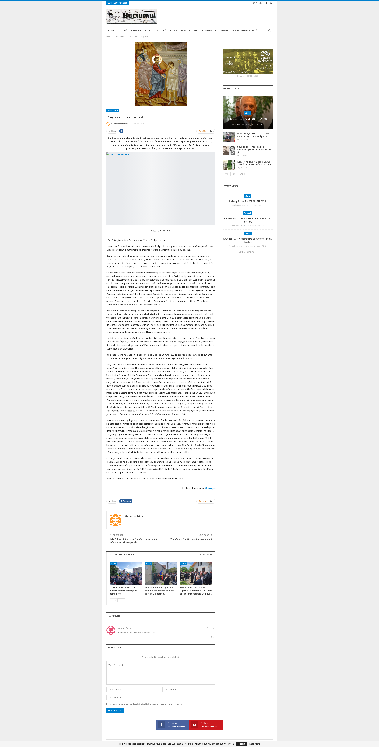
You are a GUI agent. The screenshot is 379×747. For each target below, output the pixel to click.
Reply (212, 637)
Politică (161, 30)
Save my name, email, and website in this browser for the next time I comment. (146, 704)
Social (173, 30)
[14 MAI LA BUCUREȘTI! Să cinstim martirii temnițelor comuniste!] (126, 573)
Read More (254, 744)
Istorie (224, 30)
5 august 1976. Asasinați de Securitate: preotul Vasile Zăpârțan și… (254, 149)
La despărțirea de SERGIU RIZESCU (247, 119)
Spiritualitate (189, 30)
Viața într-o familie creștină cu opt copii (191, 539)
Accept (242, 743)
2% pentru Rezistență (244, 30)
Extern (149, 30)
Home (111, 30)
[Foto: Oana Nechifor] (160, 188)
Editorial (136, 30)
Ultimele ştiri (208, 30)
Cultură (122, 30)
